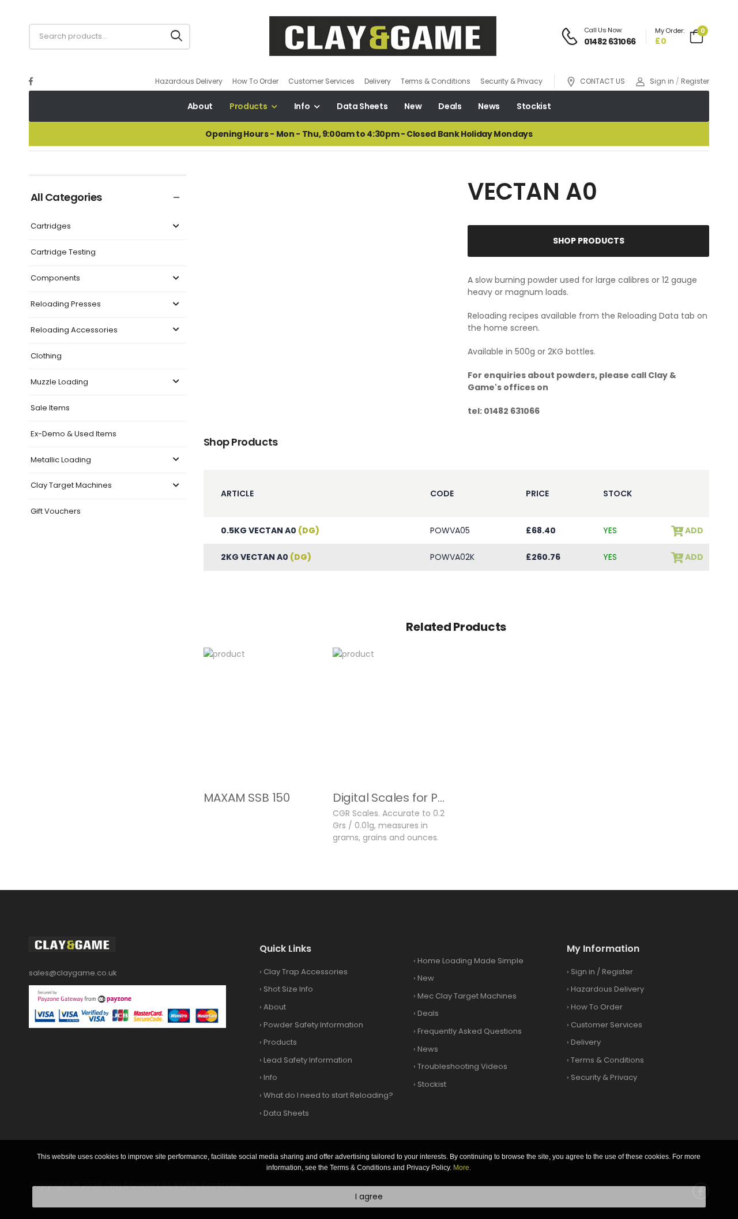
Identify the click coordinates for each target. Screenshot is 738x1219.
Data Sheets (362, 106)
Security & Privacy (511, 81)
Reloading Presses (66, 304)
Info (302, 106)
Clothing (46, 356)
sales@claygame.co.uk (73, 972)
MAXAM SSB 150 (247, 798)
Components (55, 278)
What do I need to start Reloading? (328, 1095)
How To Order (255, 81)
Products (248, 106)
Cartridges (51, 226)
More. (462, 1168)
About (200, 106)
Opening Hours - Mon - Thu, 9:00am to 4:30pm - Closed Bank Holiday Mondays (368, 134)
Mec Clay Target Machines (467, 995)
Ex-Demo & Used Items (73, 434)
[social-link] (31, 81)
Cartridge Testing (63, 252)
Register (695, 81)
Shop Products (588, 240)
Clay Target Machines (71, 486)
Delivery (377, 81)
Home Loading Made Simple (470, 960)
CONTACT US (602, 82)
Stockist (534, 106)
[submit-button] (176, 37)
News (489, 106)
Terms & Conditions (435, 81)
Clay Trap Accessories (305, 971)
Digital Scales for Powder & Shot (423, 798)
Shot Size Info (288, 989)
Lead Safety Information (307, 1060)
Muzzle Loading (59, 382)
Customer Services (321, 81)
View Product (262, 766)
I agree (369, 1196)
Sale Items (50, 408)
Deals (449, 106)
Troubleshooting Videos (462, 1066)
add (693, 531)
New (412, 106)
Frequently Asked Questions (469, 1031)
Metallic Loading (61, 460)
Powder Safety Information (313, 1024)
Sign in (662, 81)
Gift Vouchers (56, 512)
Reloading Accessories (74, 330)
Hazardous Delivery (189, 81)
